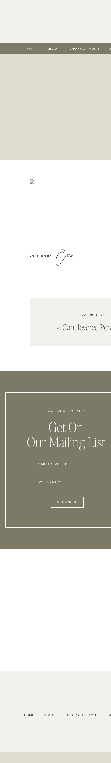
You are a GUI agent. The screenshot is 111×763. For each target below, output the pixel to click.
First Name (48, 482)
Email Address (51, 464)
